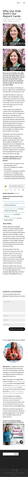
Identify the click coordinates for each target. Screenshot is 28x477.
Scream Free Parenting (10, 218)
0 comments (16, 21)
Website (16, 193)
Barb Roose (7, 19)
